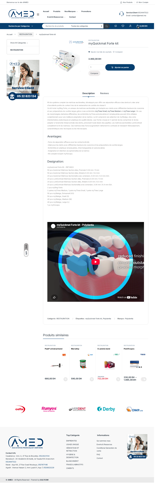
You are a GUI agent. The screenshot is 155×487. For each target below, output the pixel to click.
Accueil (46, 11)
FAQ (98, 454)
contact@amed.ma (138, 15)
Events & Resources (104, 444)
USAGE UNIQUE (72, 444)
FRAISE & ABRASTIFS (74, 464)
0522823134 (44, 456)
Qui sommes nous (103, 441)
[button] (82, 41)
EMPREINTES (71, 441)
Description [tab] (88, 93)
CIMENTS (70, 468)
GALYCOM (44, 480)
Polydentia (107, 319)
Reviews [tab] (104, 93)
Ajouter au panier (122, 67)
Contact (72, 17)
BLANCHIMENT (72, 461)
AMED (10, 480)
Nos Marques (70, 11)
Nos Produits (127, 2)
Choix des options (144, 379)
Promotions (86, 11)
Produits (56, 11)
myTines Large (129, 111)
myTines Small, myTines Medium (108, 111)
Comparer (119, 52)
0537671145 (43, 465)
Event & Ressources (55, 17)
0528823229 (48, 468)
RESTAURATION (25, 34)
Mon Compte (143, 2)
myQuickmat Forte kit (93, 319)
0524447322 (143, 13)
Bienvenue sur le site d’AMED (17, 2)
